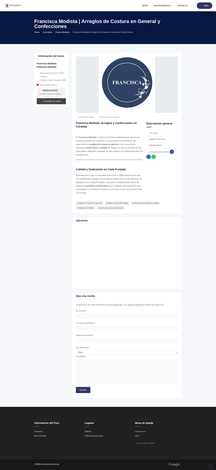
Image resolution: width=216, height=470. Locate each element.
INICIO (145, 6)
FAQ (137, 436)
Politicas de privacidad (94, 436)
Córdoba (115, 117)
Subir (206, 6)
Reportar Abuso (155, 145)
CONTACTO (182, 6)
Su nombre (81, 311)
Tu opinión (81, 356)
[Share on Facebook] (172, 152)
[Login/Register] (194, 5)
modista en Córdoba (85, 208)
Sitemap (88, 431)
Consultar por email (51, 101)
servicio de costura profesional (110, 208)
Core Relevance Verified (146, 443)
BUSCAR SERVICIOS (162, 6)
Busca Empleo (40, 436)
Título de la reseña (85, 335)
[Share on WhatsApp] (153, 157)
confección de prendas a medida (145, 203)
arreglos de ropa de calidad (117, 203)
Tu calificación (82, 348)
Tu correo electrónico (86, 323)
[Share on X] (148, 157)
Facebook (38, 431)
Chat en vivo (140, 431)
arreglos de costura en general (89, 203)
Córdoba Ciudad (104, 117)
